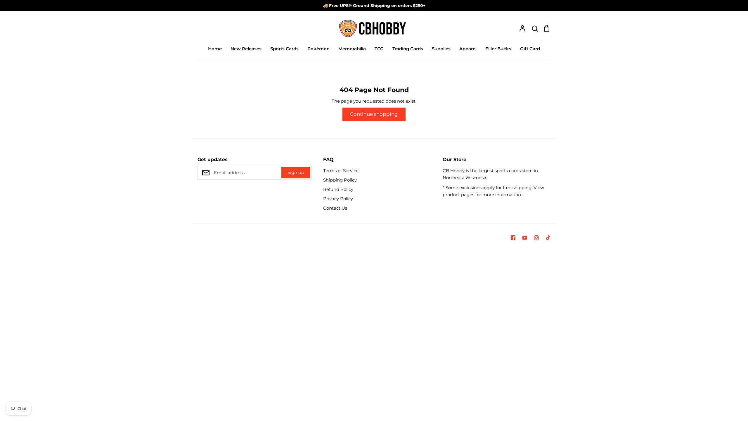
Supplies (441, 48)
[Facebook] (513, 238)
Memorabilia (352, 48)
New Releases (246, 48)
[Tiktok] (548, 238)
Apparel (468, 48)
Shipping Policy (340, 180)
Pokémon (318, 48)
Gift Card (530, 48)
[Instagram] (536, 238)
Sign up (296, 172)
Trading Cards (407, 48)
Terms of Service (341, 170)
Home (215, 48)
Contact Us (335, 208)
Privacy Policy (338, 198)
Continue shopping (374, 114)
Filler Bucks (498, 48)
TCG (379, 48)
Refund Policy (338, 189)
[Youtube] (525, 238)
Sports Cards (284, 48)
